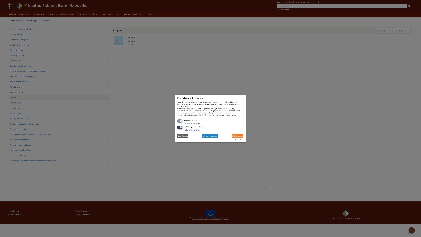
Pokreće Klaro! (239, 140)
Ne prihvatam (183, 136)
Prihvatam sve (237, 136)
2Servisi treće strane (192, 123)
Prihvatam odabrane (210, 136)
